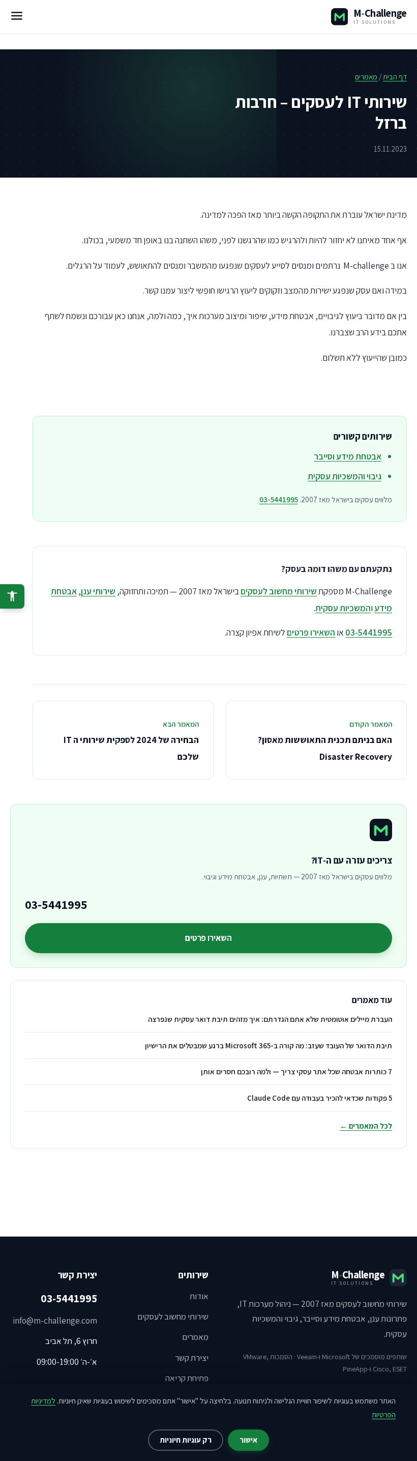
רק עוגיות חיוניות (186, 1440)
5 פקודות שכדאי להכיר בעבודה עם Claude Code (319, 1098)
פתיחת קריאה (186, 1378)
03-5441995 (278, 499)
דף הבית (395, 76)
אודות (199, 1296)
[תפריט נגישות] (12, 596)
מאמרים (366, 76)
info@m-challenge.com (55, 1320)
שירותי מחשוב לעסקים (279, 591)
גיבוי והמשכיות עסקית (344, 476)
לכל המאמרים (366, 1126)
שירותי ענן (98, 591)
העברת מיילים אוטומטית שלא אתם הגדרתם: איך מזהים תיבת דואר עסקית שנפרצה (270, 1019)
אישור (248, 1440)
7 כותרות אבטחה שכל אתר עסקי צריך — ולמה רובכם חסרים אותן (296, 1071)
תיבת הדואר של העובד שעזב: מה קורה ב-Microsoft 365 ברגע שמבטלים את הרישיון (268, 1045)
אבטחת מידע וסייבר (347, 456)
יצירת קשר (191, 1357)
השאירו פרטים (311, 632)
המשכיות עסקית (343, 608)
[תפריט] (16, 16)
